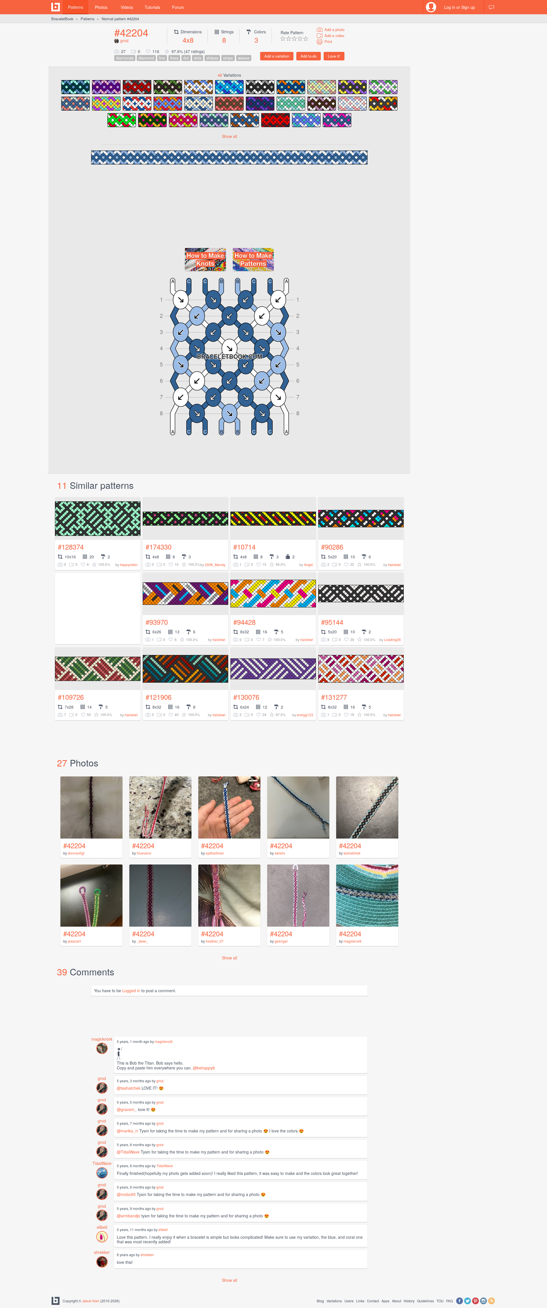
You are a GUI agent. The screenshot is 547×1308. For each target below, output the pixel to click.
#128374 (71, 547)
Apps (385, 1300)
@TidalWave (128, 1152)
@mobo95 (126, 1194)
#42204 (131, 32)
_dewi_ (142, 941)
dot (186, 58)
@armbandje (128, 1216)
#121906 (159, 697)
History (409, 1300)
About (396, 1300)
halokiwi (394, 564)
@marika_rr (127, 1131)
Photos (101, 7)
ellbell (102, 1227)
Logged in (131, 990)
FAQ (449, 1300)
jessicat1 (74, 941)
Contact (373, 1300)
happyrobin (129, 564)
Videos (127, 7)
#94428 (244, 622)
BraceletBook (62, 18)
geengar (281, 941)
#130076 (246, 697)
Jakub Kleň (90, 1300)
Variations (334, 1300)
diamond (146, 58)
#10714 (244, 547)
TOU (440, 1300)
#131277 (334, 697)
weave (244, 58)
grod (124, 40)
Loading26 (392, 639)
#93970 (157, 622)
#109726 (71, 697)
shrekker (102, 1252)
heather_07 (215, 941)
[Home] (55, 7)
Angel (308, 564)
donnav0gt (76, 853)
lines (174, 58)
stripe (228, 58)
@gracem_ (127, 1109)
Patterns (75, 7)
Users (349, 1300)
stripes (212, 58)
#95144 (332, 622)
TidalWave (102, 1163)
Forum (178, 7)
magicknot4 (353, 941)
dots (197, 58)
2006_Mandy (215, 564)
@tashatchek (128, 1088)
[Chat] (491, 7)
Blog (320, 1300)
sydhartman (215, 853)
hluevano (144, 853)
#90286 (332, 547)
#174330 (159, 547)
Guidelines (425, 1300)
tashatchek (352, 853)
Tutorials (152, 7)
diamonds (125, 58)
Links (360, 1300)
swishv (280, 853)
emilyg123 (305, 714)
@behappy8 (204, 1068)
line (162, 58)
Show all (229, 136)
